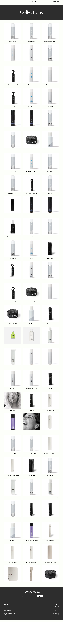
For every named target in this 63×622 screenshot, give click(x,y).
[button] (54, 2)
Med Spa (21, 3)
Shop (33, 3)
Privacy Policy (7, 614)
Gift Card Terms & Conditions (9, 613)
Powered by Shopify (7, 620)
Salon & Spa (14, 3)
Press (57, 614)
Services (57, 606)
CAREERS (5, 606)
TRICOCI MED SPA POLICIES (8, 610)
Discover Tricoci (40, 3)
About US (57, 610)
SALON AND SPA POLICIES (8, 609)
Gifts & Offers (56, 613)
